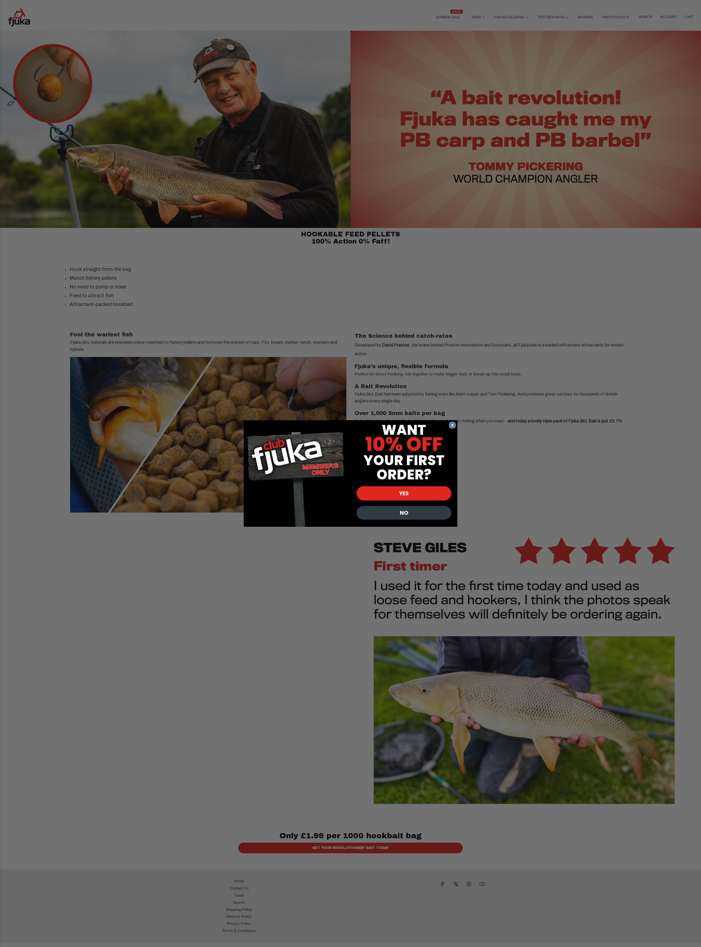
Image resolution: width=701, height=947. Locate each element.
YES (404, 493)
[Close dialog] (452, 425)
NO (404, 513)
